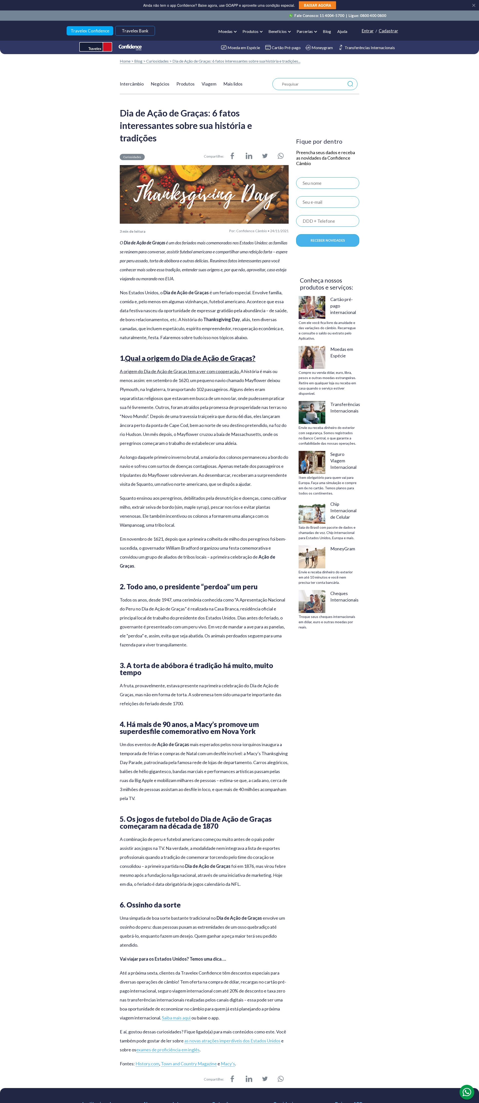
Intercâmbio (132, 84)
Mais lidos (232, 84)
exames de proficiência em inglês (168, 1049)
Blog (327, 31)
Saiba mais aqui (176, 1017)
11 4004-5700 (332, 15)
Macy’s (228, 1063)
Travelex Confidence (90, 30)
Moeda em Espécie (244, 47)
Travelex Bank (135, 30)
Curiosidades (157, 61)
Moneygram (322, 47)
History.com (147, 1063)
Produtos (185, 84)
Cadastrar (388, 30)
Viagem (209, 84)
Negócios (160, 84)
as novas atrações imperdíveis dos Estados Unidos (232, 1040)
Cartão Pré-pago (286, 47)
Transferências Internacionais (370, 47)
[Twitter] (265, 156)
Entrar (368, 30)
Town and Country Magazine (189, 1063)
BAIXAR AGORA (317, 5)
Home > (126, 61)
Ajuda (342, 31)
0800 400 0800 (373, 15)
